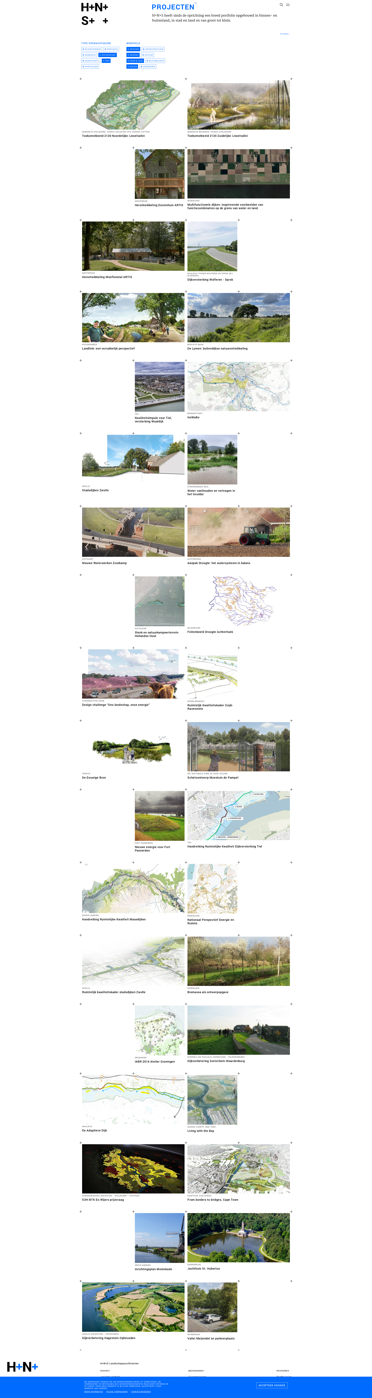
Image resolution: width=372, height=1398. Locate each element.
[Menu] (288, 5)
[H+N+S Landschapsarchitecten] (22, 1374)
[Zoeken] (281, 5)
